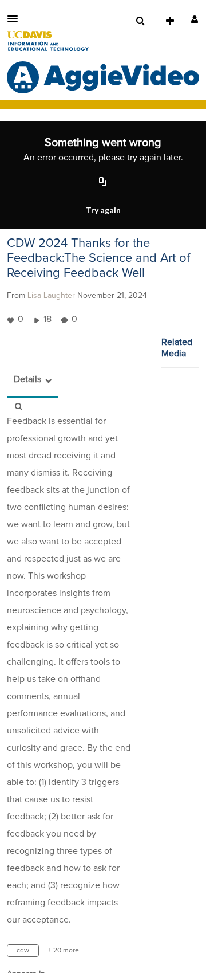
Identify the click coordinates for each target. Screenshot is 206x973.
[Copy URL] (103, 182)
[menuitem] (140, 21)
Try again (103, 210)
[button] (16, 19)
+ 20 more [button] (63, 950)
